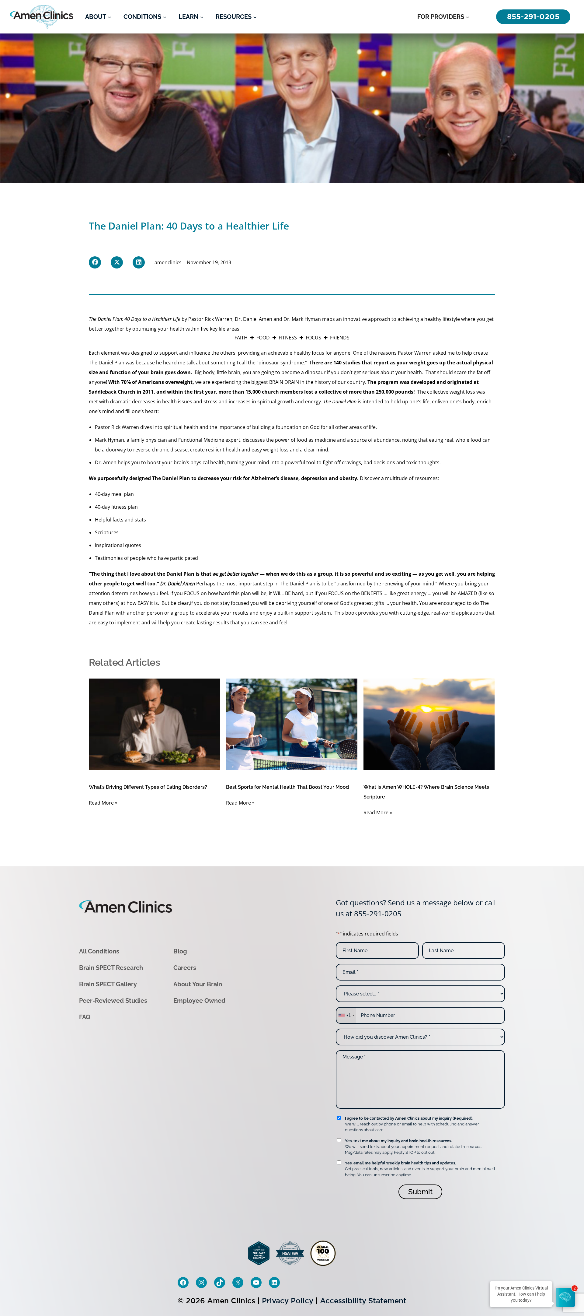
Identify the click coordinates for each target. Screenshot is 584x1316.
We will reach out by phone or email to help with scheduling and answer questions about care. (412, 1124)
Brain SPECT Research (111, 967)
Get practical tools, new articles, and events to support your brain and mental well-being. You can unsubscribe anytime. (421, 1169)
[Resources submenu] (255, 17)
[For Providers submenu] (467, 17)
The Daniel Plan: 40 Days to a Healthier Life (134, 319)
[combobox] (346, 1015)
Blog (180, 951)
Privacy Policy (287, 1300)
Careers (184, 967)
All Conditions (99, 951)
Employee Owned (199, 1000)
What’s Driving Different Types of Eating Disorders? (148, 787)
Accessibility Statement (363, 1300)
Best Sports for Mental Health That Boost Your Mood (287, 787)
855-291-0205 (377, 913)
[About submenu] (109, 17)
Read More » (103, 802)
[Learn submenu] (201, 17)
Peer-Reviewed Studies (113, 1000)
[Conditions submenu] (164, 17)
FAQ (84, 1017)
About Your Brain (197, 984)
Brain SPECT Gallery (108, 984)
